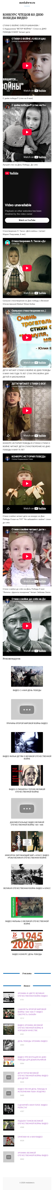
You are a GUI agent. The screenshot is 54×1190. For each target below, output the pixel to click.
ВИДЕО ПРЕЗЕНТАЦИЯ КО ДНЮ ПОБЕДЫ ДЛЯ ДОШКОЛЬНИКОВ (32, 1058)
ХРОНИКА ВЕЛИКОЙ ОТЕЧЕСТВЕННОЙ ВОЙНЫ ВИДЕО (33, 1154)
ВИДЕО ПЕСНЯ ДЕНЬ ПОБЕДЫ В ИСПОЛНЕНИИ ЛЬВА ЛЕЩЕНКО (32, 1090)
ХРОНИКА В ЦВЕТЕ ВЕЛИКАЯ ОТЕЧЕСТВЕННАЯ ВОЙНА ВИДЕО (33, 994)
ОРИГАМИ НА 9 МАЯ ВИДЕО (30, 1136)
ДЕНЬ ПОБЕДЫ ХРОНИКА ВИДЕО (32, 1041)
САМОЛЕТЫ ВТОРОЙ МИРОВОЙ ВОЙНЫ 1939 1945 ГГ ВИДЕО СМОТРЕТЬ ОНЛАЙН (32, 1012)
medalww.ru (27, 2)
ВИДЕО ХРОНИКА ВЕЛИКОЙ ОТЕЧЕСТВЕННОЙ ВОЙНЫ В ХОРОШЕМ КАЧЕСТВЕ (30, 1028)
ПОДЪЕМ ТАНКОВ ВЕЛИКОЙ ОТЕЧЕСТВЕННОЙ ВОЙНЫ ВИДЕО (33, 1122)
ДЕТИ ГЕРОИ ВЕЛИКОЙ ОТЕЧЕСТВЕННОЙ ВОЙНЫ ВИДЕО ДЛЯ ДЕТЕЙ (33, 1075)
